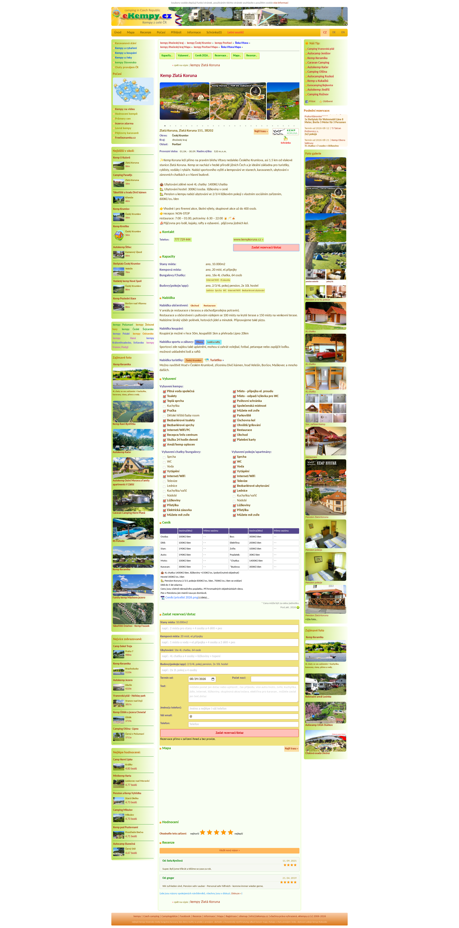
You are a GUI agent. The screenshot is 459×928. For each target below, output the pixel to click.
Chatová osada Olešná (317, 753)
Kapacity (166, 55)
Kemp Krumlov (121, 209)
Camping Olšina (317, 71)
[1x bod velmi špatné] (203, 832)
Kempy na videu (125, 109)
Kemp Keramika (122, 364)
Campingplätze (170, 916)
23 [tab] (283, 126)
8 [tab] (202, 126)
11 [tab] (219, 126)
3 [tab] (176, 126)
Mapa (130, 32)
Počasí (161, 32)
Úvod (117, 32)
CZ (325, 32)
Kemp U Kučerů (121, 158)
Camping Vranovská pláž (320, 49)
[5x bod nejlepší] (231, 832)
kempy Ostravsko (143, 334)
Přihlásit (176, 32)
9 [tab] (208, 126)
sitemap (243, 916)
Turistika (216, 360)
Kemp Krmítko (121, 226)
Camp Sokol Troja (122, 646)
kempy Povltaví (223, 43)
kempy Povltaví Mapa (206, 47)
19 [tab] (262, 126)
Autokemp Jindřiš (318, 89)
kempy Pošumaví (123, 325)
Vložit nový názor (229, 850)
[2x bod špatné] (210, 832)
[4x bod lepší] (224, 832)
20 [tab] (267, 126)
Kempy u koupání (126, 53)
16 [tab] (245, 126)
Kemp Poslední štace (124, 298)
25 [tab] (294, 126)
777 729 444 (182, 239)
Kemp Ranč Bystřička (124, 424)
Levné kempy (123, 128)
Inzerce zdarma (124, 123)
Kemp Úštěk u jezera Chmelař (129, 712)
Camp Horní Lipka (122, 759)
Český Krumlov (194, 360)
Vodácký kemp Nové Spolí (127, 281)
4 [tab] (181, 126)
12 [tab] (224, 126)
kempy (137, 916)
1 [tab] (165, 126)
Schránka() (214, 32)
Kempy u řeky (123, 57)
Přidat (312, 101)
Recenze (145, 32)
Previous (162, 103)
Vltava (199, 342)
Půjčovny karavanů (127, 133)
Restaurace (210, 305)
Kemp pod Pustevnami (125, 827)
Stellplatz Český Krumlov (126, 264)
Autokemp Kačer (122, 452)
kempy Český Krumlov (199, 43)
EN (343, 32)
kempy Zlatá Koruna (205, 65)
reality (191, 922)
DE (334, 32)
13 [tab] (229, 126)
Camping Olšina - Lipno (125, 729)
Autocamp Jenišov (318, 53)
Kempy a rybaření (126, 48)
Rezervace (220, 55)
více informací (280, 3)
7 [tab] (197, 126)
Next (297, 103)
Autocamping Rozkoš (320, 76)
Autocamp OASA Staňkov (319, 725)
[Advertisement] (133, 882)
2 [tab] (170, 126)
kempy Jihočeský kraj (172, 43)
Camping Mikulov (123, 810)
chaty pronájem (284, 922)
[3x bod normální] (217, 832)
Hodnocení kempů (126, 114)
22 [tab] (278, 126)
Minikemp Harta (122, 776)
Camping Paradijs (122, 175)
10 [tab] (213, 126)
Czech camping (151, 916)
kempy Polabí (121, 334)
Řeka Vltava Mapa (231, 47)
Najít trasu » (261, 131)
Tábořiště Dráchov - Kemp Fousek (131, 626)
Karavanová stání (125, 43)
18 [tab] (256, 126)
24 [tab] (288, 126)
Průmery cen (123, 118)
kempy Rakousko (320, 922)
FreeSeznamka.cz (125, 137)
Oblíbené (328, 101)
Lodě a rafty (213, 342)
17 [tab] (251, 126)
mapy (265, 922)
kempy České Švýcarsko (137, 329)
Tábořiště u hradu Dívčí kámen (129, 192)
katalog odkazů (248, 922)
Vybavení (183, 55)
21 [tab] (272, 126)
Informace (194, 32)
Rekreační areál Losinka (318, 697)
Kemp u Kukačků (317, 81)
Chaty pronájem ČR (126, 67)
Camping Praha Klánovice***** (323, 125)
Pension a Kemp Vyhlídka (127, 793)
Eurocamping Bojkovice (320, 85)
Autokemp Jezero (123, 680)
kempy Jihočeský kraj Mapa (175, 47)
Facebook (185, 916)
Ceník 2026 (201, 55)
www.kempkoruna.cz (247, 239)
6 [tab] (192, 126)
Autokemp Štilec (122, 247)
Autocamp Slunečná (124, 844)
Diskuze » (236, 893)
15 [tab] (240, 126)
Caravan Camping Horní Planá (129, 513)
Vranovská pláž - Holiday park (129, 696)
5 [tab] (186, 126)
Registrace (231, 916)
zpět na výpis (181, 65)
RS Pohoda (118, 541)
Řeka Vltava (241, 43)
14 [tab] (235, 126)
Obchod (195, 305)
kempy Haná (124, 338)
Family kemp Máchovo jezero (129, 597)
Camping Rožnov (317, 94)
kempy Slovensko (125, 62)
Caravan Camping (318, 62)
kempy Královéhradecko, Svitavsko (133, 340)
